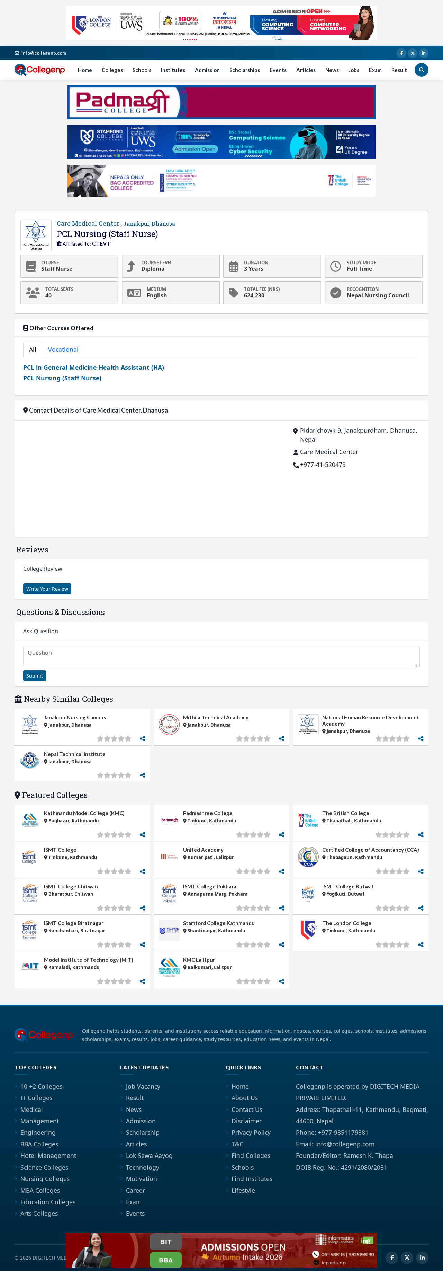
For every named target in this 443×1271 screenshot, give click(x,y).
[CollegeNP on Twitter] (412, 53)
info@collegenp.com (43, 53)
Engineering (38, 1132)
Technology (142, 1167)
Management (39, 1121)
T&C (237, 1144)
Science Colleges (44, 1167)
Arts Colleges (39, 1213)
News (332, 70)
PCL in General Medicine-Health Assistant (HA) (93, 367)
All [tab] (32, 349)
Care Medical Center (116, 223)
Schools (142, 70)
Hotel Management (48, 1155)
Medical (31, 1109)
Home (85, 70)
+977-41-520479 (323, 464)
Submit (34, 675)
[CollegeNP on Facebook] (401, 53)
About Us (245, 1098)
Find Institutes (252, 1179)
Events (278, 70)
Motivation (141, 1179)
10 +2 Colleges (41, 1086)
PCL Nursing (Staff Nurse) (62, 378)
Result (399, 70)
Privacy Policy (251, 1132)
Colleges (112, 70)
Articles (306, 70)
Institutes (173, 70)
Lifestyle (243, 1190)
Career (135, 1190)
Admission (207, 70)
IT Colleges (36, 1098)
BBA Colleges (39, 1144)
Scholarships (244, 70)
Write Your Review (47, 589)
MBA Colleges (40, 1190)
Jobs (354, 70)
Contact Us (247, 1109)
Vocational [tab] (63, 349)
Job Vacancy (143, 1086)
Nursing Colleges (45, 1179)
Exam (375, 70)
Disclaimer (247, 1121)
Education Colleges (47, 1202)
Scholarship (143, 1132)
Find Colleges (251, 1155)
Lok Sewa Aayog (149, 1155)
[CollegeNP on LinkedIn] (423, 53)
